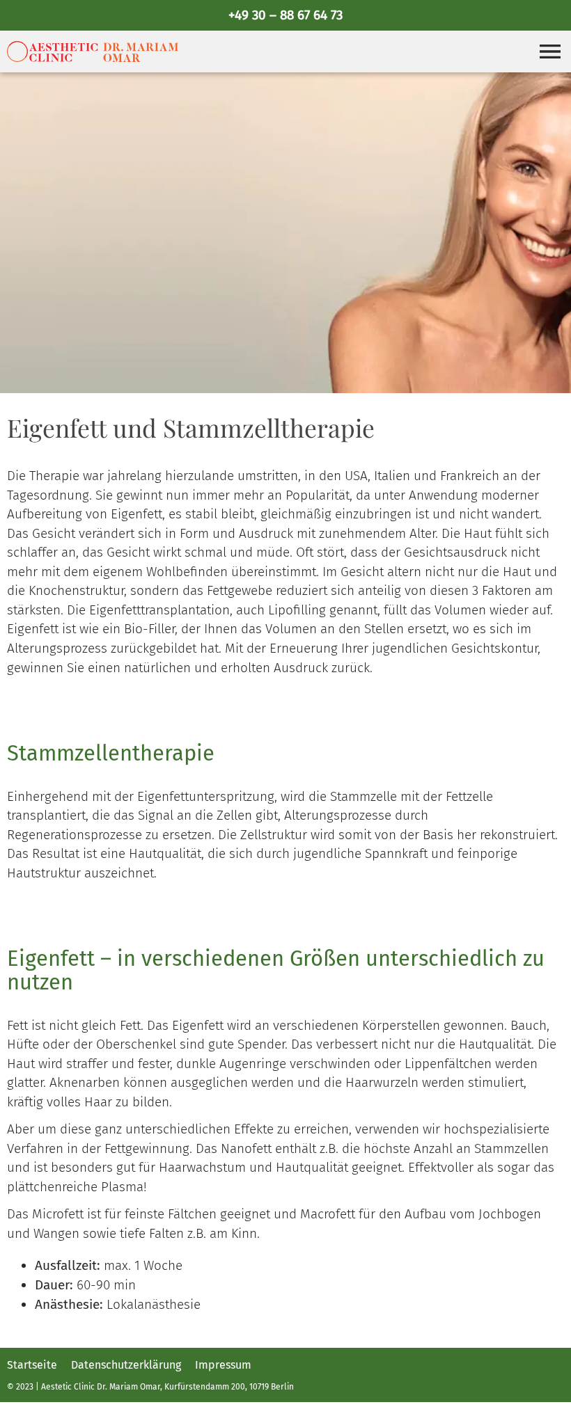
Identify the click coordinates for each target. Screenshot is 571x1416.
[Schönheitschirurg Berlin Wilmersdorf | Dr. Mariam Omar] (92, 51)
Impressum (223, 1365)
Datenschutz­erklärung (126, 1365)
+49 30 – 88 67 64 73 (285, 15)
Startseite (32, 1365)
